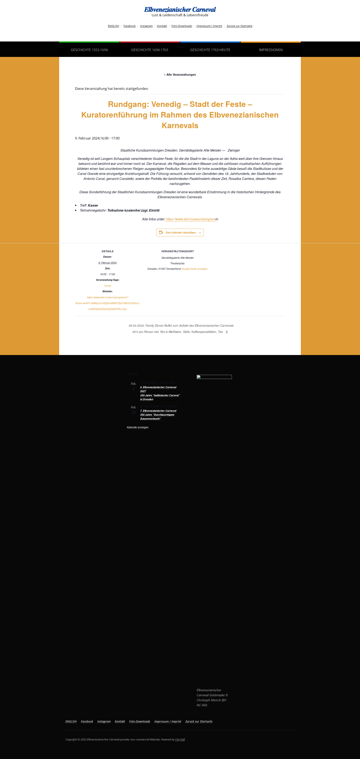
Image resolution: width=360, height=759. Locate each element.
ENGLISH (113, 26)
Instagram (146, 26)
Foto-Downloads (181, 26)
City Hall (180, 739)
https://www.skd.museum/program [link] (190, 219)
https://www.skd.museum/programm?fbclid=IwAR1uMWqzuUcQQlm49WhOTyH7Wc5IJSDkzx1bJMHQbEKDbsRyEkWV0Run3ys (107, 303)
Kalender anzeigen (138, 427)
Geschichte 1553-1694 (89, 50)
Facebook (130, 26)
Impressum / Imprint (209, 26)
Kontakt (162, 26)
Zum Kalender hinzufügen (181, 232)
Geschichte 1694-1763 (149, 50)
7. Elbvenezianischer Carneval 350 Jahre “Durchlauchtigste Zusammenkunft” (158, 415)
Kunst (107, 285)
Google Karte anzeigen (194, 268)
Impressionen (271, 50)
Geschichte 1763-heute (210, 50)
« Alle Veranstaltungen (180, 74)
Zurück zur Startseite (239, 26)
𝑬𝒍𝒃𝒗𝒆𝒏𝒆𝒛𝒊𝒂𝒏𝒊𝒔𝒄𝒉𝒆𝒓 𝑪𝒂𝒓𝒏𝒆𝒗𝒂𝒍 (180, 9)
